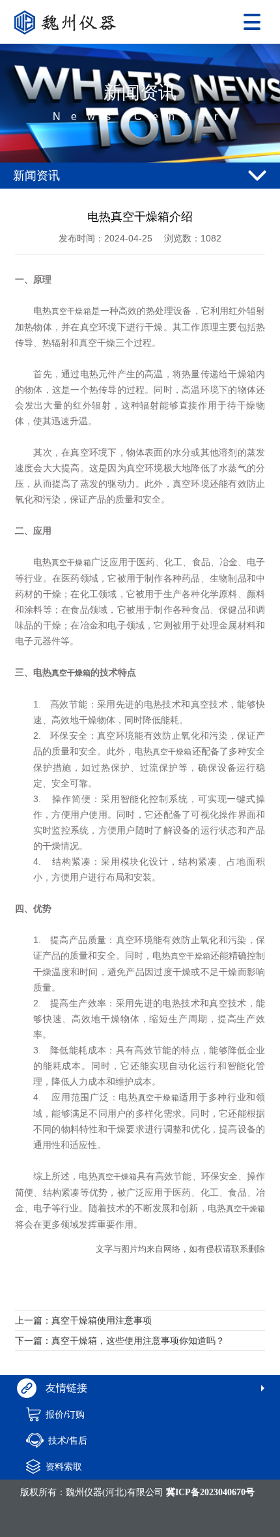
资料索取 (64, 1466)
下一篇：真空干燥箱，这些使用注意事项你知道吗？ (120, 1340)
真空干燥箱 (71, 311)
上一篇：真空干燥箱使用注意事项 (83, 1320)
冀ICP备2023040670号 (210, 1492)
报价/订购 (65, 1414)
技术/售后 (67, 1440)
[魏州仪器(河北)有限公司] (68, 22)
